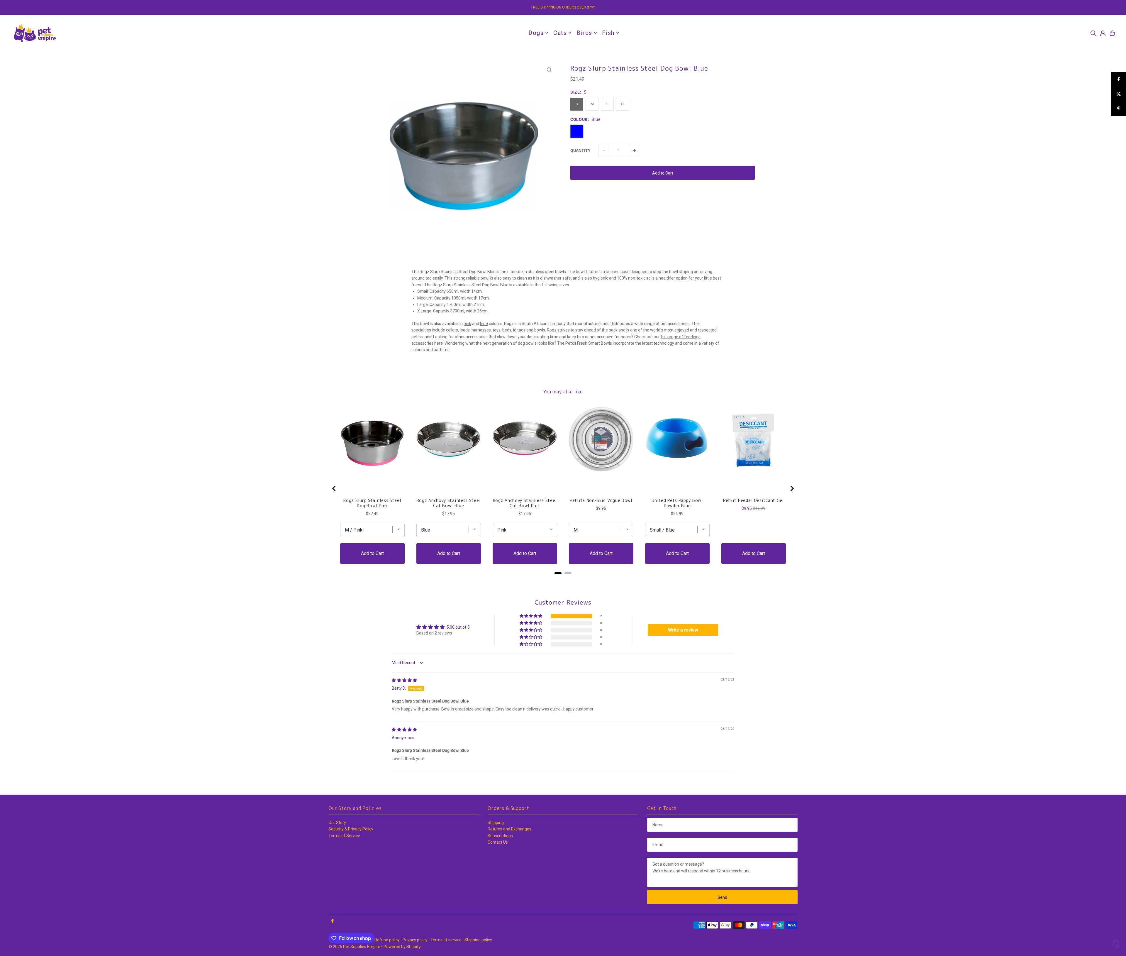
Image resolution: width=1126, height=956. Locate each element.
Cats (560, 32)
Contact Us (498, 842)
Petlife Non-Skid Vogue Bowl (601, 500)
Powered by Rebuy (563, 580)
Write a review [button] (683, 630)
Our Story (337, 822)
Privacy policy (415, 940)
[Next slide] (792, 488)
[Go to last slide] (334, 488)
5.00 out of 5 (458, 627)
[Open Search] (1093, 33)
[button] (531, 616)
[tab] (558, 573)
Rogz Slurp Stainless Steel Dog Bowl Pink (372, 503)
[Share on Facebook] (1118, 79)
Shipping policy (478, 940)
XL (622, 104)
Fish (608, 32)
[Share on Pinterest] (1118, 108)
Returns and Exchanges (509, 829)
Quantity (580, 150)
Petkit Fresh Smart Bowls (588, 343)
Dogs (536, 32)
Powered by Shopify (402, 946)
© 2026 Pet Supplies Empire (354, 946)
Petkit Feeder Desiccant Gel (753, 500)
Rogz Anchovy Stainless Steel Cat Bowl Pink (525, 503)
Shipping (496, 822)
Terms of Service (344, 835)
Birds (584, 32)
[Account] (1102, 33)
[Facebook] (332, 921)
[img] (404, 680)
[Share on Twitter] (1118, 94)
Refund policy (387, 940)
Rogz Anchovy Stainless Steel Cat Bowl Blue (449, 503)
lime (484, 323)
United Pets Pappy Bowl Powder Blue (677, 503)
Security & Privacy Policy (350, 829)
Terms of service (446, 940)
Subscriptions (500, 835)
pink (467, 323)
